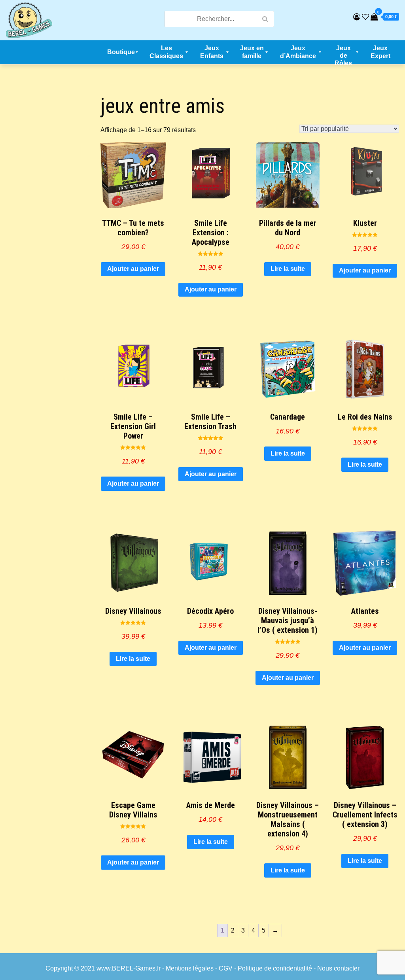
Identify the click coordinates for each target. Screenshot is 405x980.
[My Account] (356, 17)
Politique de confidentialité (275, 968)
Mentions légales (190, 968)
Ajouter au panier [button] (133, 268)
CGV (226, 968)
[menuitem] (121, 52)
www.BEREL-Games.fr (129, 968)
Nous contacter (338, 968)
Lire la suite (288, 268)
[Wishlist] (365, 17)
